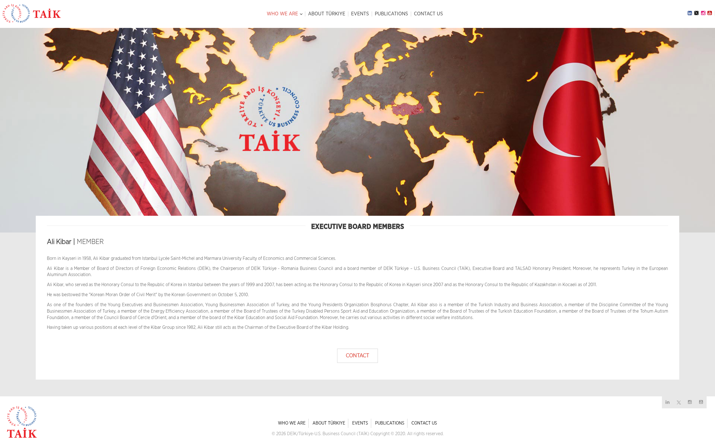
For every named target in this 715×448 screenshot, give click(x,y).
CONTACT (357, 355)
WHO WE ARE (282, 13)
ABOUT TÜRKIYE (326, 13)
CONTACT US (428, 13)
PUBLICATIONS (391, 13)
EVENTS (360, 13)
